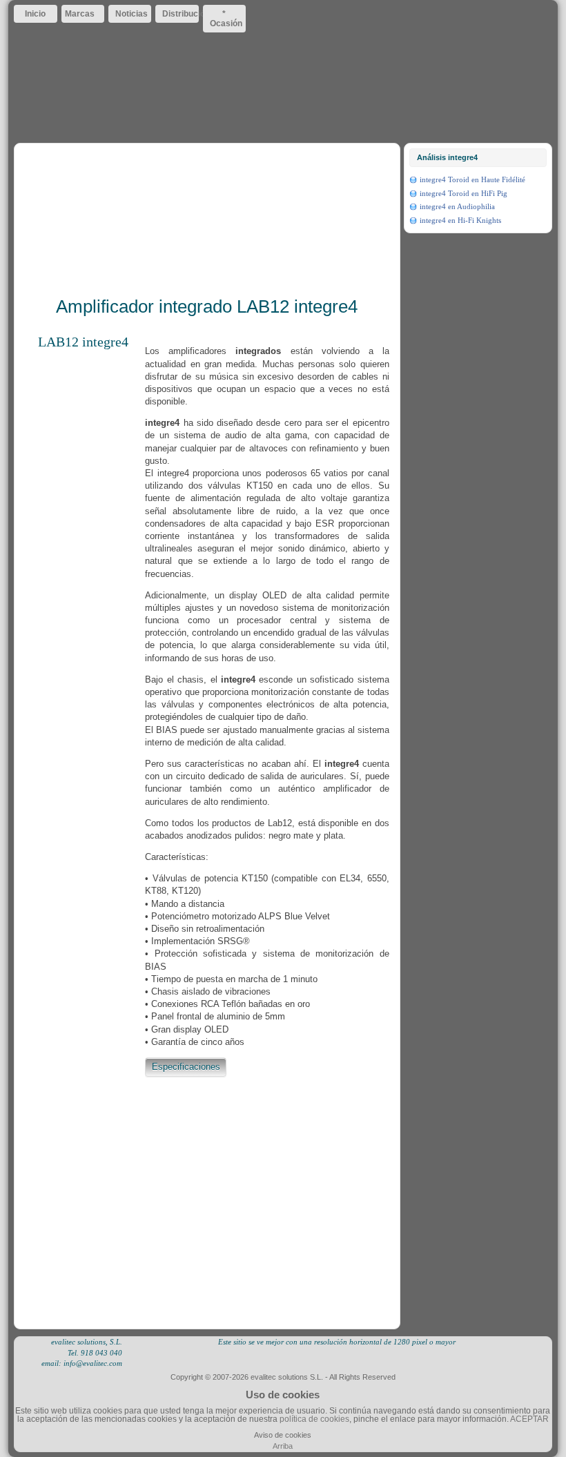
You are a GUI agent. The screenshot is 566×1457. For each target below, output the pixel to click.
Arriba (283, 1446)
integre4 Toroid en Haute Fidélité (472, 179)
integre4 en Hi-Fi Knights (460, 220)
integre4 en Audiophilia (457, 206)
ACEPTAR (529, 1419)
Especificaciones (186, 1067)
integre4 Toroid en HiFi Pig (463, 193)
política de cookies (314, 1419)
